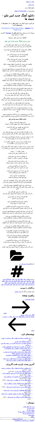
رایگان (32, 417)
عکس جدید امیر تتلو (18, 284)
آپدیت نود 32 (30, 408)
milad (16, 11)
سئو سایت (31, 415)
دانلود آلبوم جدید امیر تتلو (13, 281)
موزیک (28, 264)
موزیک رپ (22, 264)
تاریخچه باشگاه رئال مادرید (23, 341)
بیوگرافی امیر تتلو (26, 281)
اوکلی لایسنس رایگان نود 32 (26, 411)
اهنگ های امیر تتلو (17, 279)
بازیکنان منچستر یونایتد (24, 357)
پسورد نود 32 (30, 410)
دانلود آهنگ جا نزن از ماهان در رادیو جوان (19, 380)
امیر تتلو (26, 279)
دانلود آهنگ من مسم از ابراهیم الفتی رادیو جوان (17, 358)
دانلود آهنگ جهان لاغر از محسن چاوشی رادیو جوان (16, 393)
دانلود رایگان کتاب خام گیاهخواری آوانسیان (18, 355)
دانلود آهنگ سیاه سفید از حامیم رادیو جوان (18, 360)
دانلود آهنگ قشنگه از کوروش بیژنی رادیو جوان (17, 390)
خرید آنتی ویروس (17, 418)
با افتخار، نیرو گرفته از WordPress (24, 420)
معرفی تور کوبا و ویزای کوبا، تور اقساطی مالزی (16, 346)
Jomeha (27, 28)
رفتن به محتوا (30, 1)
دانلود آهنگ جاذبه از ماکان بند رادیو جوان (19, 397)
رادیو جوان (31, 4)
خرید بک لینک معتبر (28, 406)
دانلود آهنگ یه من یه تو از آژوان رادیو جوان (18, 387)
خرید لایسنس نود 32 (28, 413)
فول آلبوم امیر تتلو (6, 284)
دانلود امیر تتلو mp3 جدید (15, 283)
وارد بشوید (18, 291)
